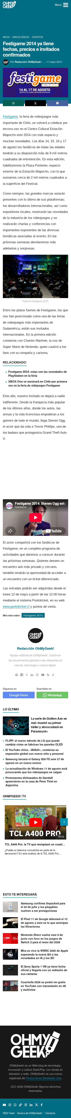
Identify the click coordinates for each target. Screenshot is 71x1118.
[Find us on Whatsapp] (15, 1105)
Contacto (50, 1113)
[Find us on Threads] (25, 1105)
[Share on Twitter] (35, 103)
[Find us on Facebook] (41, 1105)
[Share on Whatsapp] (13, 103)
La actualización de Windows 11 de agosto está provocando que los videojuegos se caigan (36, 770)
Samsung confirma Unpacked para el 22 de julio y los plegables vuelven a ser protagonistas (43, 906)
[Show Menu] (65, 4)
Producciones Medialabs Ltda (43, 1078)
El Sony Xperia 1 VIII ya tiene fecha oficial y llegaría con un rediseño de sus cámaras (44, 970)
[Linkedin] (32, 674)
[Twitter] (27, 674)
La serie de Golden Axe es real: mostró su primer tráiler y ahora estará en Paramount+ (49, 724)
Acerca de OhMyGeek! (29, 1113)
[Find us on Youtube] (4, 1105)
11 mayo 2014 (54, 62)
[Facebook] (21, 674)
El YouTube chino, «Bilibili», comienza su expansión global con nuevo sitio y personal (34, 751)
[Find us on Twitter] (36, 1105)
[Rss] (48, 674)
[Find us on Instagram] (10, 1105)
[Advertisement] (35, 22)
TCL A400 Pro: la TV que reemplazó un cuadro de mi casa (35, 844)
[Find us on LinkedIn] (31, 1105)
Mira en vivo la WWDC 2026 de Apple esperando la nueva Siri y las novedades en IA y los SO (44, 954)
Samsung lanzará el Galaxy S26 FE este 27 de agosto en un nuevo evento (34, 761)
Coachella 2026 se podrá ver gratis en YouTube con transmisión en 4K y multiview (43, 985)
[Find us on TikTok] (20, 1105)
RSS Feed (8, 1113)
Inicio (6, 36)
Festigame (10, 116)
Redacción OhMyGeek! (28, 62)
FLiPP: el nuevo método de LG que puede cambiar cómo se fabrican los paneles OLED (34, 742)
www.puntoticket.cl (16, 606)
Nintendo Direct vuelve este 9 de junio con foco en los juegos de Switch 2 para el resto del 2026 (42, 938)
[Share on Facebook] (57, 103)
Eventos (37, 36)
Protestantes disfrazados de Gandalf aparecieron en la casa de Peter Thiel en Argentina (31, 781)
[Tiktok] (53, 674)
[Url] (16, 674)
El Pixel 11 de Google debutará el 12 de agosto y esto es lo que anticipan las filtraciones (44, 922)
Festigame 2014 (33, 615)
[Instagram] (37, 674)
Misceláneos (21, 36)
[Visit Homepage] (9, 4)
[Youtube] (42, 674)
